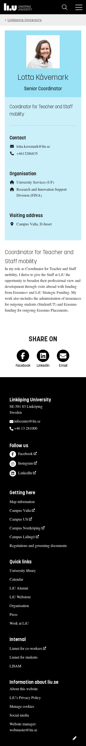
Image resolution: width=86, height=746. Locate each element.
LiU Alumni (19, 587)
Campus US (19, 519)
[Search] (64, 7)
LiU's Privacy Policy (25, 697)
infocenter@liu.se (27, 420)
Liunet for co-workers (26, 648)
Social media (19, 715)
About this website (24, 688)
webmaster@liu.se (23, 729)
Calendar (16, 579)
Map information (22, 501)
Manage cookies (22, 706)
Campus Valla (20, 510)
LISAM (15, 665)
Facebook (25, 453)
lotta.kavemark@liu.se (33, 146)
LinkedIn (25, 472)
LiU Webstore (20, 596)
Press (13, 614)
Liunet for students (24, 657)
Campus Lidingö (22, 536)
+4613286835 (27, 153)
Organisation (19, 605)
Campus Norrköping (25, 527)
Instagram (25, 463)
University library (23, 570)
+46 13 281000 (25, 428)
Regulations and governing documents (38, 545)
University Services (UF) (35, 182)
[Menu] (79, 7)
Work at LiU (19, 623)
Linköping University (25, 20)
